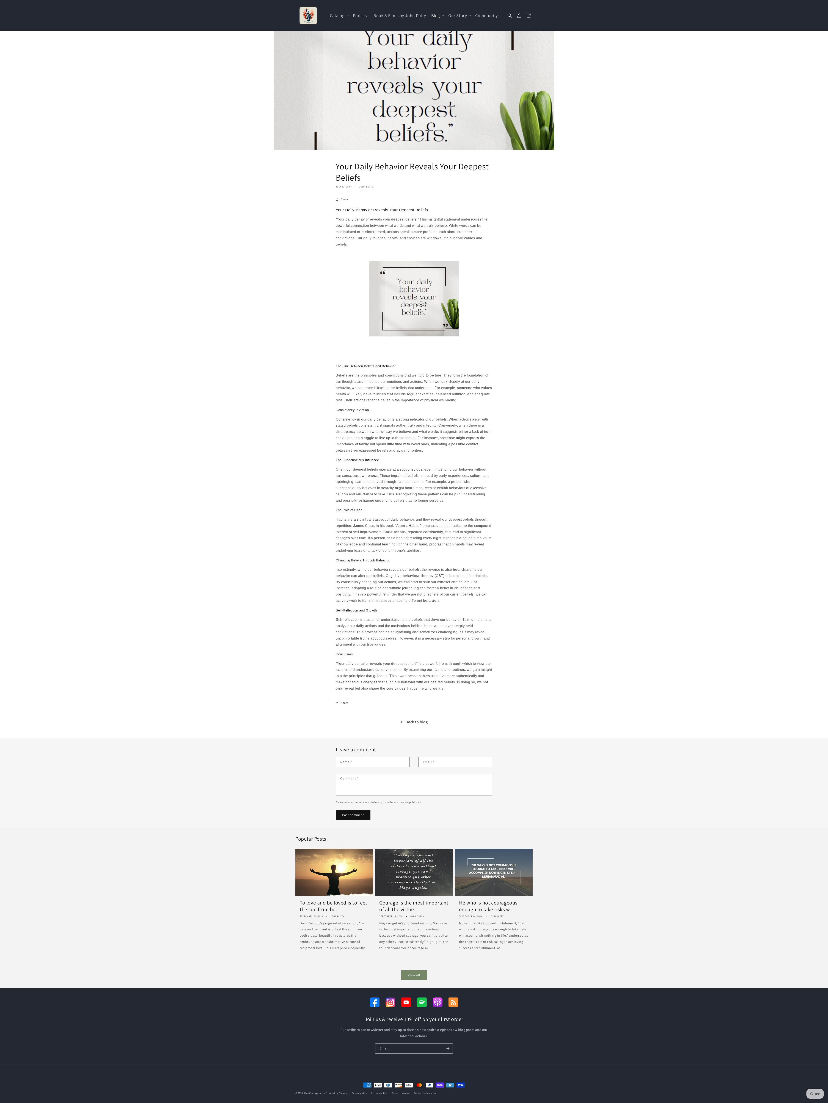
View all (414, 975)
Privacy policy (379, 1092)
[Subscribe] (448, 1048)
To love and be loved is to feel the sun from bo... (333, 906)
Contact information (425, 1092)
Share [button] (345, 199)
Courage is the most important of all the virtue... (413, 906)
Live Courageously (314, 1093)
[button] (338, 15)
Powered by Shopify (336, 1093)
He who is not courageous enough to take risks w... (488, 906)
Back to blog (417, 721)
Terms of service (401, 1092)
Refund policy (359, 1092)
